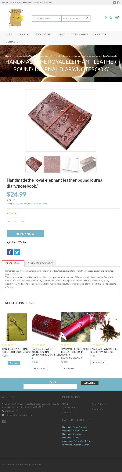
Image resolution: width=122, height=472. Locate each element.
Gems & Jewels (99, 404)
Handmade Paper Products (74, 427)
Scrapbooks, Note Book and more (32, 56)
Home (8, 56)
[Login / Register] (111, 17)
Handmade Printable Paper (74, 430)
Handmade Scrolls (70, 437)
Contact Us (97, 409)
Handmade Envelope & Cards (75, 444)
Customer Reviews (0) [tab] (40, 263)
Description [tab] (13, 263)
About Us (66, 412)
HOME (65, 404)
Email (53, 382)
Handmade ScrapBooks (73, 434)
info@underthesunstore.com (19, 415)
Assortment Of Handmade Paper (77, 441)
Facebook (4, 421)
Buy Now (27, 233)
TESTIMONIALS (70, 407)
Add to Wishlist (18, 242)
